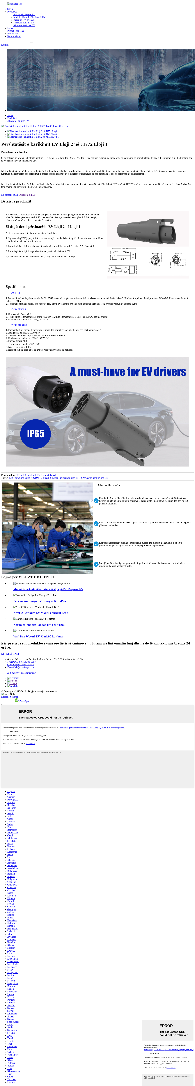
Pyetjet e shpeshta (15, 31)
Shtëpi (10, 9)
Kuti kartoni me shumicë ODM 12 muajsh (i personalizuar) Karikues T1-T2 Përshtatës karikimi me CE (58, 478)
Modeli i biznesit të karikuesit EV (29, 17)
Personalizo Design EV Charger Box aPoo (39, 601)
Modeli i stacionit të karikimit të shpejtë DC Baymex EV (48, 589)
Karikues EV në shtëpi (24, 20)
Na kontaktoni (14, 36)
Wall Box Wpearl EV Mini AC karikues (38, 636)
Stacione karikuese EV (24, 14)
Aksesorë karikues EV (24, 25)
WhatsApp (23, 701)
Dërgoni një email (9, 697)
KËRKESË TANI (10, 654)
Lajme (10, 28)
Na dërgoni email (9, 194)
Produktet (12, 11)
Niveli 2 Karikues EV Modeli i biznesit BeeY (40, 612)
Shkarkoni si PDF (27, 194)
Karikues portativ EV (23, 22)
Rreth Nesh (12, 33)
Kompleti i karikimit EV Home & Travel (36, 475)
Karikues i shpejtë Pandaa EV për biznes (38, 624)
